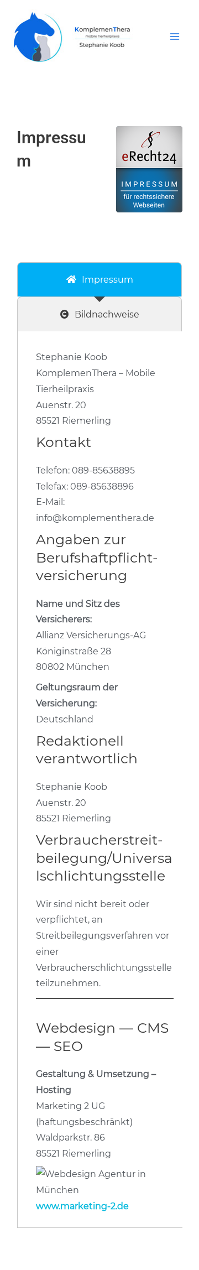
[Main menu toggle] (175, 36)
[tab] (99, 279)
